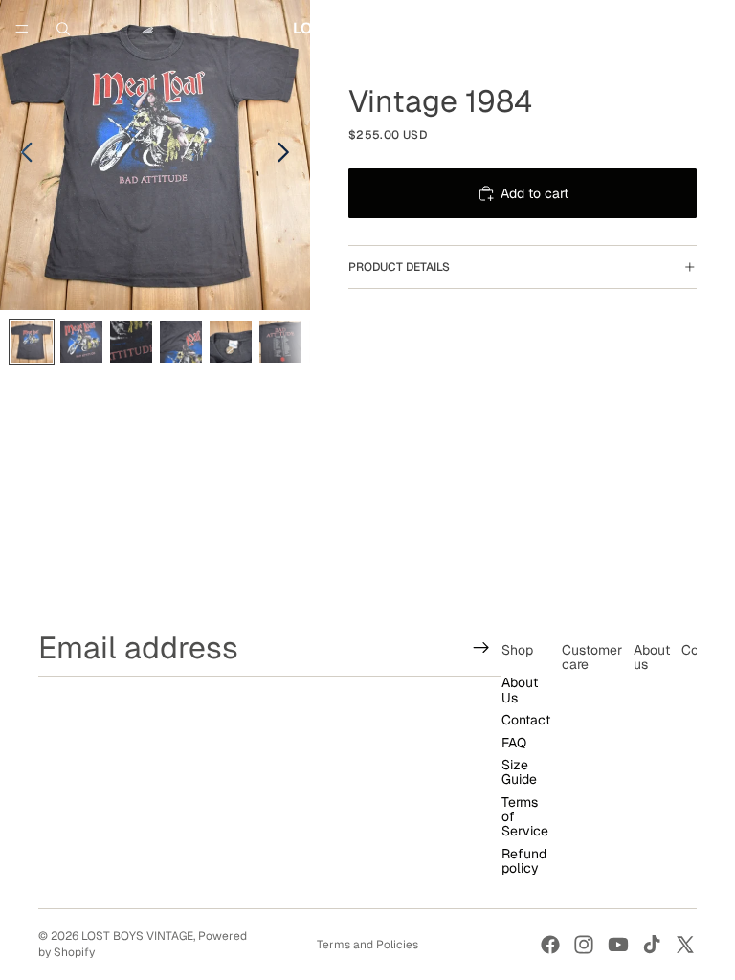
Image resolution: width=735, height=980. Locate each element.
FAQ (513, 742)
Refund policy (523, 861)
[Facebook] (550, 944)
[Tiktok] (651, 944)
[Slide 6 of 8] (280, 342)
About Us (519, 690)
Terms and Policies (367, 944)
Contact (525, 719)
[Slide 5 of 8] (231, 342)
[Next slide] (288, 155)
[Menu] (22, 29)
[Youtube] (618, 944)
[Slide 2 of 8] (81, 342)
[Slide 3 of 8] (131, 342)
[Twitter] (685, 944)
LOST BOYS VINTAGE (137, 936)
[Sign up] (481, 648)
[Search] (63, 29)
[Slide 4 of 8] (181, 342)
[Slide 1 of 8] (32, 342)
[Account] (670, 29)
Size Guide (519, 772)
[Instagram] (583, 944)
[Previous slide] (21, 155)
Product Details (399, 267)
